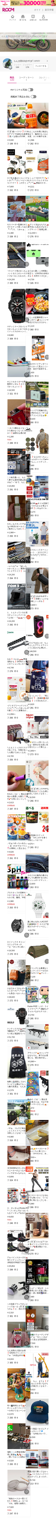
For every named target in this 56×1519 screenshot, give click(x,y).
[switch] (30, 89)
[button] (7, 63)
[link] (17, 116)
